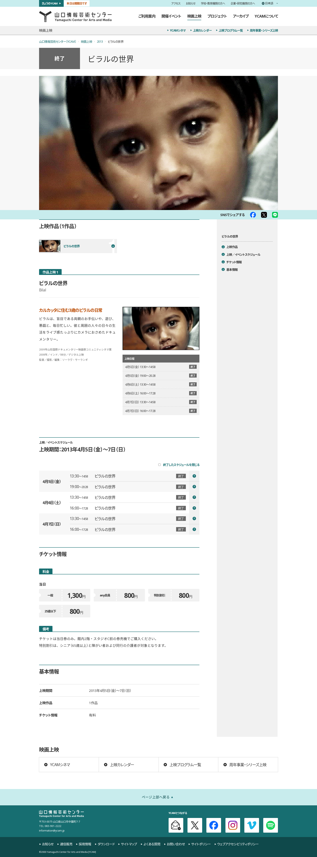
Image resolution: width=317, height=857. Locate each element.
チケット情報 (234, 262)
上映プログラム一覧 (231, 30)
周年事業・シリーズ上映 (264, 30)
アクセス (175, 3)
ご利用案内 (146, 16)
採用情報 (85, 844)
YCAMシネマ (178, 30)
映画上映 (194, 16)
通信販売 (66, 844)
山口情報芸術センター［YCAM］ (57, 41)
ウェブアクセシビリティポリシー (238, 844)
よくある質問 (151, 844)
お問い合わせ (176, 844)
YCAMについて (266, 16)
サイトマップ (129, 844)
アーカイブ (241, 16)
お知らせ (190, 3)
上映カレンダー (202, 30)
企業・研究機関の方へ (243, 3)
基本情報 (232, 269)
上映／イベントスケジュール (243, 254)
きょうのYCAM (50, 3)
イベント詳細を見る (134, 476)
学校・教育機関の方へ (213, 3)
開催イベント (171, 16)
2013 (100, 41)
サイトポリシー (201, 844)
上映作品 (232, 246)
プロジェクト (217, 16)
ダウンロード (106, 844)
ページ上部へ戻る (156, 796)
